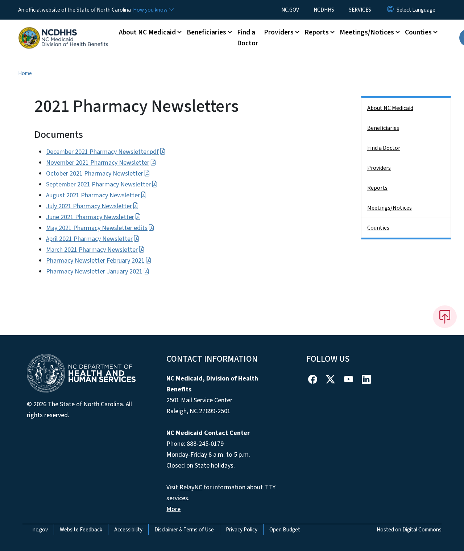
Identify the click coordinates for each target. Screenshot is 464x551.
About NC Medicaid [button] (147, 32)
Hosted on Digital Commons (409, 530)
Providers (379, 168)
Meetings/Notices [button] (367, 32)
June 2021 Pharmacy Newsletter (90, 217)
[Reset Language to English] (390, 9)
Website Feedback (81, 530)
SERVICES (360, 10)
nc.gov (40, 530)
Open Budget (284, 530)
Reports (377, 188)
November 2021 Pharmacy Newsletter (97, 162)
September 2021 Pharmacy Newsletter (98, 184)
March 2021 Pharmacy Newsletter (92, 249)
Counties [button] (418, 32)
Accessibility (128, 530)
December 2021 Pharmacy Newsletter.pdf (102, 151)
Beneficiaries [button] (206, 32)
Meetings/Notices (389, 208)
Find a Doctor (247, 37)
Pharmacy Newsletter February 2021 (95, 260)
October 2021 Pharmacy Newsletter (94, 173)
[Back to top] (445, 316)
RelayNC (190, 487)
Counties (378, 228)
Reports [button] (316, 32)
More (173, 509)
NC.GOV (290, 10)
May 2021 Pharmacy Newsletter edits (97, 228)
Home (25, 73)
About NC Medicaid (390, 108)
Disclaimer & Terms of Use (184, 530)
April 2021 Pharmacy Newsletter (89, 238)
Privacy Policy (241, 530)
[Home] (63, 30)
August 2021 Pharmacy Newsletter (93, 195)
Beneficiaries (383, 128)
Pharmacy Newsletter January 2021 (94, 271)
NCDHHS (324, 10)
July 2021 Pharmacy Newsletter (89, 206)
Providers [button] (279, 32)
